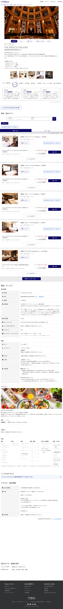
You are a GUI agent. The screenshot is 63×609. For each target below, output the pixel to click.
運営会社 (46, 588)
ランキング (27, 588)
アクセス (49, 41)
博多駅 (13, 569)
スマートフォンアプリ (9, 592)
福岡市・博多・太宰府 (18, 4)
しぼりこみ (4, 123)
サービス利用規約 (18, 601)
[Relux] (5, 1)
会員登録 (41, 1)
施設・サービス (40, 41)
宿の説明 (14, 41)
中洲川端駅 (18, 569)
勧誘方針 (13, 601)
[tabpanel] (31, 22)
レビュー (21, 41)
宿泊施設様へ (7, 590)
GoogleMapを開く (58, 518)
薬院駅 (26, 569)
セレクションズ (28, 590)
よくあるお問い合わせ (48, 586)
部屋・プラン (30, 41)
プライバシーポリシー (25, 601)
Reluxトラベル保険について (11, 588)
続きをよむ (25, 68)
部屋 (16, 130)
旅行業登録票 (49, 601)
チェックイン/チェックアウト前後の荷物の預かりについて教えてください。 (18, 476)
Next (56, 23)
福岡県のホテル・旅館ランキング (19, 566)
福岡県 (11, 4)
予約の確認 (59, 1)
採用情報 (46, 590)
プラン (47, 130)
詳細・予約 (54, 152)
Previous (6, 23)
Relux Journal (28, 586)
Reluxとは (53, 1)
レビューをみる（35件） (54, 102)
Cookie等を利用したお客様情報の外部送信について (38, 601)
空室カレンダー (24, 143)
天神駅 (22, 569)
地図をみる (41, 296)
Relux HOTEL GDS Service (50, 592)
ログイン (47, 1)
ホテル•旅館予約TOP (5, 4)
